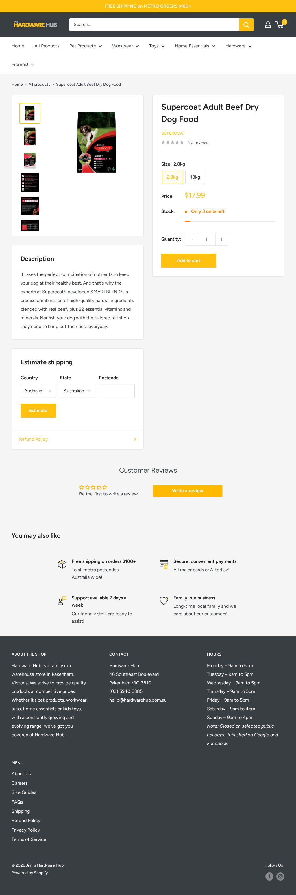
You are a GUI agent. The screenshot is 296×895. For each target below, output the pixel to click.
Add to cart (188, 260)
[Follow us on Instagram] (280, 876)
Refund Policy (33, 439)
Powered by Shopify (30, 872)
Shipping (21, 811)
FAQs (17, 802)
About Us (21, 773)
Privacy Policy (26, 830)
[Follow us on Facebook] (269, 876)
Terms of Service (29, 839)
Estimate (38, 410)
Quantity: (171, 239)
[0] (279, 24)
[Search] (246, 24)
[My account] (268, 24)
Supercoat (173, 133)
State (65, 377)
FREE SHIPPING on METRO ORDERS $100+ (148, 6)
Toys (153, 46)
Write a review (187, 490)
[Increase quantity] (222, 239)
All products (39, 84)
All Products (46, 46)
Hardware (235, 46)
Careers (19, 783)
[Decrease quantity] (191, 239)
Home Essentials (192, 46)
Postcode (109, 377)
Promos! (20, 64)
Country (29, 377)
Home (18, 46)
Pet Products (82, 46)
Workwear (122, 46)
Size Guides (24, 792)
